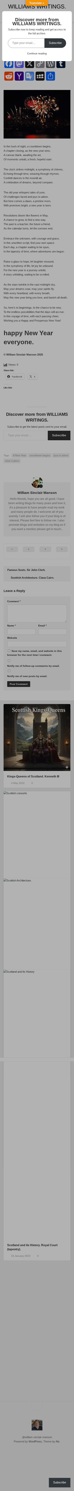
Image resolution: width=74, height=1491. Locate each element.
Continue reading (37, 53)
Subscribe (55, 42)
